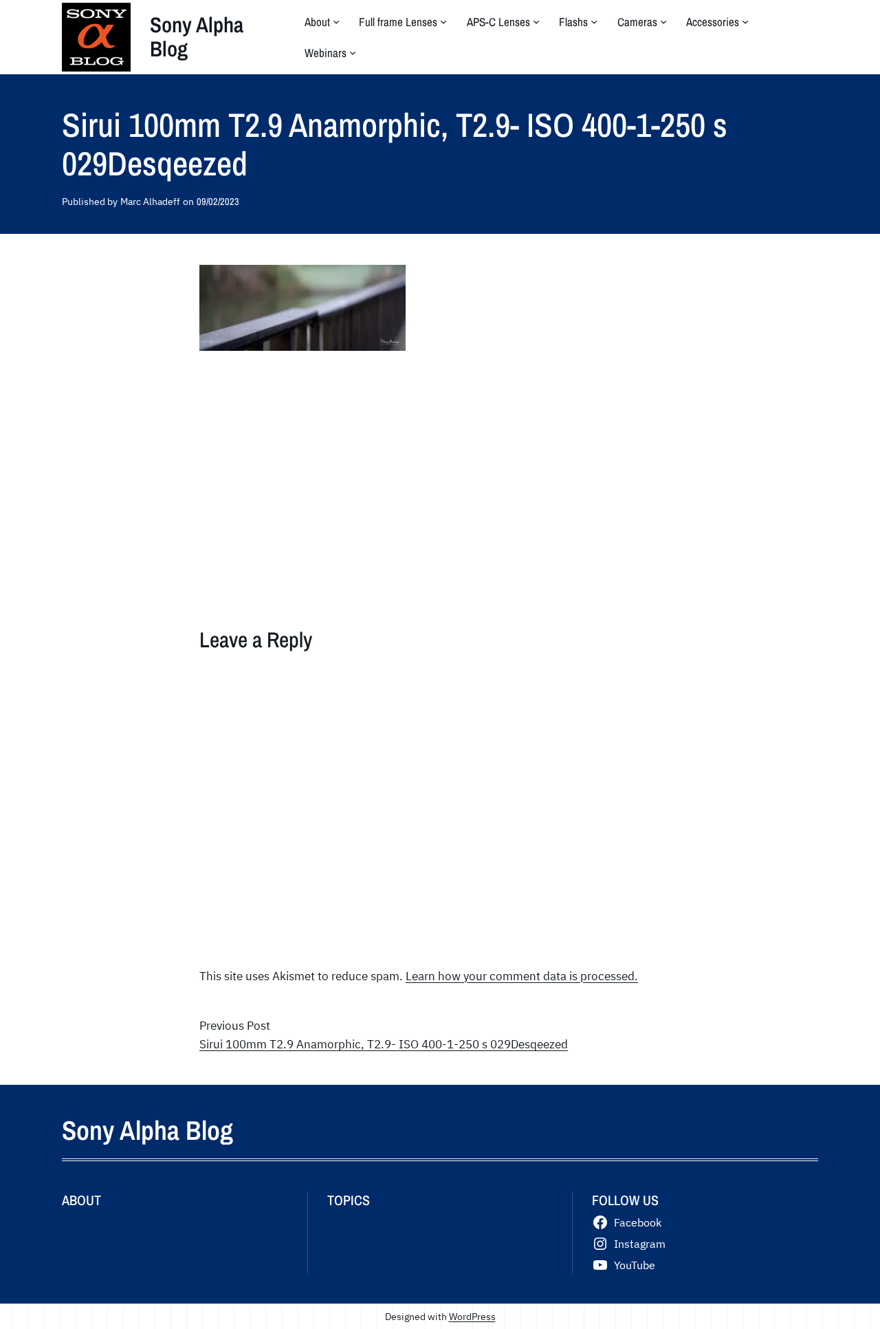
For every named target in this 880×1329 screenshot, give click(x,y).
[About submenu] (336, 21)
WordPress (472, 1316)
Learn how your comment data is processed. (522, 976)
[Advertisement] (440, 472)
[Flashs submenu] (594, 21)
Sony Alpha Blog (196, 36)
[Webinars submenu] (352, 52)
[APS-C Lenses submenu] (536, 21)
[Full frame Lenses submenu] (443, 21)
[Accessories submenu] (745, 21)
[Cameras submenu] (663, 21)
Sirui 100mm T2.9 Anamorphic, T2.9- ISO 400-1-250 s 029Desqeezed (383, 1044)
